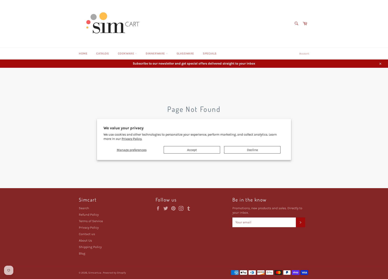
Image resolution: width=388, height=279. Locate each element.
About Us (85, 240)
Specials (210, 53)
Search (84, 208)
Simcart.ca (95, 272)
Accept (192, 150)
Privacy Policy (89, 227)
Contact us (87, 234)
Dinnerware (156, 53)
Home (83, 53)
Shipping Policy (90, 247)
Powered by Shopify (114, 272)
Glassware (185, 53)
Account (304, 53)
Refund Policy (89, 214)
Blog (82, 253)
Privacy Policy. (132, 139)
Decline (252, 150)
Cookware (126, 53)
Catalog (102, 53)
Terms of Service (91, 221)
